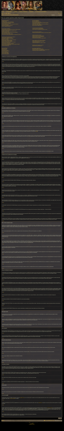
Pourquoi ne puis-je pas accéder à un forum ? (7, 41)
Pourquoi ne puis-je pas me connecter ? (6, 23)
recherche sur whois (49, 407)
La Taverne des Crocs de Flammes (40, 11)
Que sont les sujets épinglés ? (5, 52)
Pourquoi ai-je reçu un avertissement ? (6, 42)
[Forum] (22, 6)
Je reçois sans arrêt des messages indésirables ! (38, 28)
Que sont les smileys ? (4, 49)
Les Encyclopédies (9, 11)
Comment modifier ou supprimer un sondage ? (7, 40)
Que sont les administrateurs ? (35, 20)
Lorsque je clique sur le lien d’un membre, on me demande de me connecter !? (11, 34)
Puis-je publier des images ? (5, 50)
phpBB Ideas (40, 402)
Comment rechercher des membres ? (36, 37)
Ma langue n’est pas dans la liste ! (5, 31)
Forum (3, 11)
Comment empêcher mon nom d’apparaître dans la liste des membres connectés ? (11, 29)
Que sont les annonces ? (5, 51)
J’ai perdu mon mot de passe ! (5, 24)
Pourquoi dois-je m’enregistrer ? (5, 20)
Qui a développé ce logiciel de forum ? (36, 48)
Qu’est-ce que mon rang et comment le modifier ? (7, 33)
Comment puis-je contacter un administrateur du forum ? (38, 50)
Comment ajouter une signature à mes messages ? (7, 38)
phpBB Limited (22, 397)
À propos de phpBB (12, 398)
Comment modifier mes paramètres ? (6, 28)
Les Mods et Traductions (23, 11)
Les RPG (15, 11)
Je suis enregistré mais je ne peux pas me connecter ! (8, 22)
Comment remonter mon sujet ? (5, 45)
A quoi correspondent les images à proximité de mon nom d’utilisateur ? (10, 32)
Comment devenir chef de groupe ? (36, 23)
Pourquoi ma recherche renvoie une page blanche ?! (38, 36)
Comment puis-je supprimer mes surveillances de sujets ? (38, 42)
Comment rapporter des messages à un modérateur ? (8, 43)
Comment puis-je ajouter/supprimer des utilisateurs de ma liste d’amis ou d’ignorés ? (41, 32)
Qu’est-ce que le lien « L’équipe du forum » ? (37, 25)
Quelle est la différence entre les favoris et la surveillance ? (39, 40)
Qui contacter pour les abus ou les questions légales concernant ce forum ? (41, 49)
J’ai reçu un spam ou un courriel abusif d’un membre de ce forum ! (39, 29)
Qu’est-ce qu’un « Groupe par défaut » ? (37, 24)
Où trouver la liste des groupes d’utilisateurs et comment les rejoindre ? (40, 22)
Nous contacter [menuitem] (46, 420)
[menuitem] (7, 13)
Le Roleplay (31, 11)
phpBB (36, 131)
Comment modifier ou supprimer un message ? (7, 37)
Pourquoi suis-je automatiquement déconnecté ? (7, 25)
